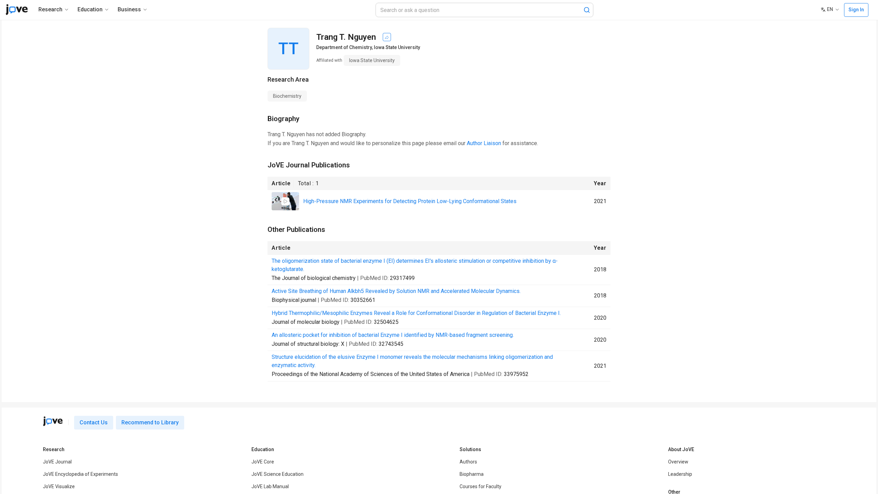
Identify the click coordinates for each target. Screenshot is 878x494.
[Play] (285, 201)
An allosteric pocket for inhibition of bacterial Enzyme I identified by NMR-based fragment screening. (393, 335)
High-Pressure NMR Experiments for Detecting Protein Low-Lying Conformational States (410, 201)
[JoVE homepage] (53, 421)
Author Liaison (484, 143)
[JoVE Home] (16, 9)
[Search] (586, 10)
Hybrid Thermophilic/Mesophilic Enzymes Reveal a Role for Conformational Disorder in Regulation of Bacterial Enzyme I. (416, 313)
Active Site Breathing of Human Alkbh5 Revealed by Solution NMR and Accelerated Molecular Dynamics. (396, 291)
